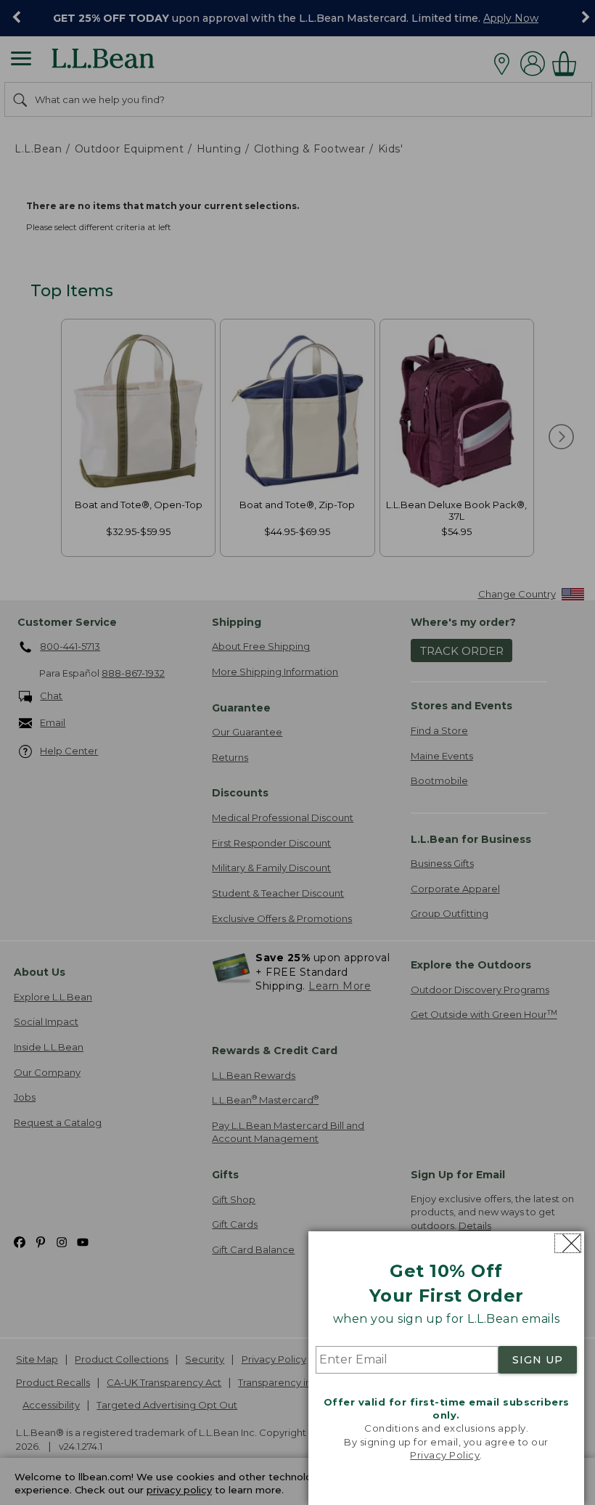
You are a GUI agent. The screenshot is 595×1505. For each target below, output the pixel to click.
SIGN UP (537, 1359)
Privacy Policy (445, 1455)
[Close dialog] (567, 1243)
